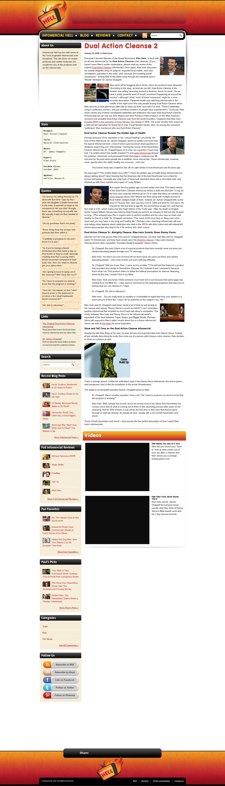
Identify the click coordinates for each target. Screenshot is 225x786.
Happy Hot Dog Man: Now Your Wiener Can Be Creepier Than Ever (60, 542)
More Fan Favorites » (68, 552)
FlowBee (56, 473)
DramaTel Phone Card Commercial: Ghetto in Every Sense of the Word (58, 530)
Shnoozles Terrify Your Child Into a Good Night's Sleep (59, 415)
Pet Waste (47, 639)
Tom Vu (55, 482)
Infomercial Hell (52, 15)
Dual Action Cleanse (101, 67)
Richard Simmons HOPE (63, 456)
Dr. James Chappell (52, 339)
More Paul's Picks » (69, 608)
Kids (45, 632)
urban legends (117, 196)
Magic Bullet (58, 464)
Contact (125, 35)
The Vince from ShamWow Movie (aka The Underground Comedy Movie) (60, 586)
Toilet (45, 626)
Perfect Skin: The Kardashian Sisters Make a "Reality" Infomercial (60, 598)
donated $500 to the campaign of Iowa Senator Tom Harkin (113, 122)
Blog (84, 35)
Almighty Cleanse (145, 240)
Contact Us (179, 781)
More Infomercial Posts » (66, 437)
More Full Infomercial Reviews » (63, 499)
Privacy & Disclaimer (161, 781)
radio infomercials (142, 153)
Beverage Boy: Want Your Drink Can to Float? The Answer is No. (60, 428)
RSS (144, 35)
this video (106, 323)
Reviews (103, 35)
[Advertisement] (129, 15)
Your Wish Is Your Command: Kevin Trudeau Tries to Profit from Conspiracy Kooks (61, 573)
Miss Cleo (56, 490)
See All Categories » (69, 645)
